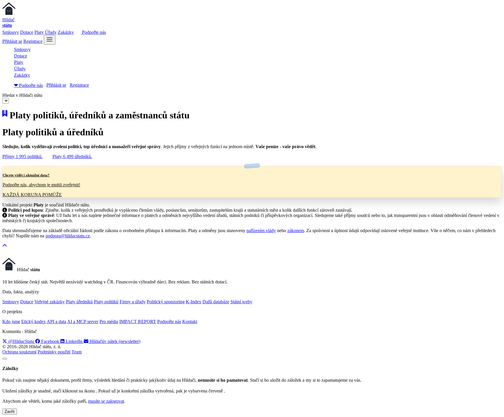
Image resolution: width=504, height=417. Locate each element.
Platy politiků (106, 301)
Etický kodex (33, 321)
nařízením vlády (261, 230)
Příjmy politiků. (22, 156)
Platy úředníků (79, 301)
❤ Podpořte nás (28, 85)
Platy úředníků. (72, 156)
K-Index (193, 301)
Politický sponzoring (166, 301)
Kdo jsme (11, 321)
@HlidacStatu (21, 341)
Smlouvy (10, 32)
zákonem (295, 230)
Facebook (50, 341)
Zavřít (10, 411)
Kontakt (189, 321)
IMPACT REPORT (137, 321)
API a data (56, 321)
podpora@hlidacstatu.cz (68, 235)
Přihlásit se (12, 41)
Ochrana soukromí (19, 351)
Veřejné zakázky (49, 301)
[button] (4, 245)
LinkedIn (74, 341)
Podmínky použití (54, 351)
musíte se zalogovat (106, 401)
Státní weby (241, 301)
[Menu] (49, 40)
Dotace (26, 32)
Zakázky (66, 32)
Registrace (33, 41)
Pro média (108, 321)
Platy (39, 32)
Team (76, 351)
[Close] (4, 359)
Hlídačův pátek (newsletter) (114, 341)
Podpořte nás (93, 32)
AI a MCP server (82, 321)
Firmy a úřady (133, 301)
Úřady (51, 32)
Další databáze (215, 301)
